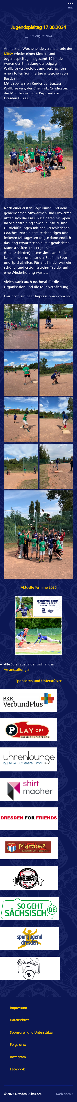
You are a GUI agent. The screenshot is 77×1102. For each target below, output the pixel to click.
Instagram (18, 1057)
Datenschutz (19, 1020)
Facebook (17, 1069)
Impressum (18, 1008)
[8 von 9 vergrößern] (68, 449)
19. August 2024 (41, 36)
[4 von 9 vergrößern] (68, 356)
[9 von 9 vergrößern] (68, 496)
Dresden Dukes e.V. (28, 1094)
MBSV (9, 54)
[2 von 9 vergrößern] (68, 309)
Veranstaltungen (17, 669)
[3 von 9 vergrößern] (33, 356)
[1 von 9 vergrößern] (33, 309)
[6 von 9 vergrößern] (68, 402)
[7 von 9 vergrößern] (33, 449)
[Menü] (70, 3)
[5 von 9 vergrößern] (33, 402)
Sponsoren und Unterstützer (32, 1032)
